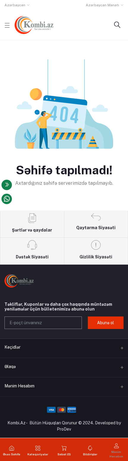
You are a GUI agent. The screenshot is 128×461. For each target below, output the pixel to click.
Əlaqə (10, 366)
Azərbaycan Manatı (102, 5)
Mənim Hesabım (19, 386)
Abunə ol (105, 322)
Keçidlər (12, 347)
